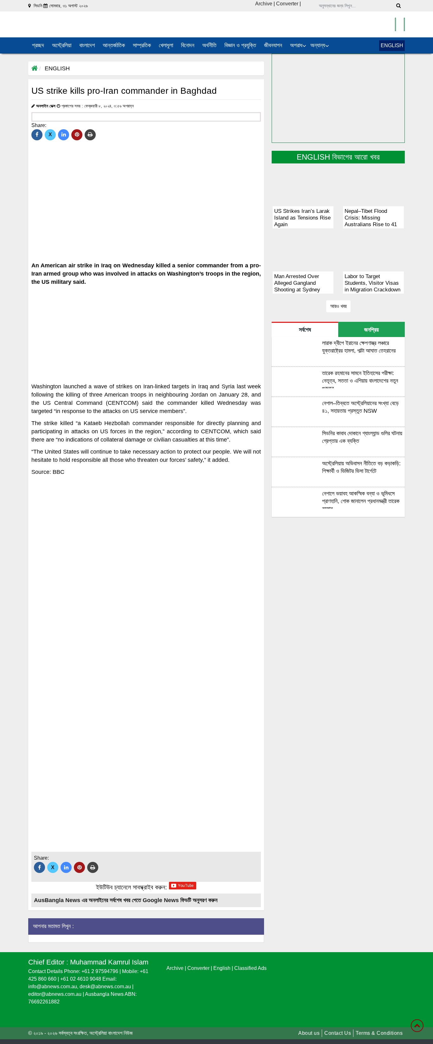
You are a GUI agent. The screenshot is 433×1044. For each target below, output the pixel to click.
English (222, 968)
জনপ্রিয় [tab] (371, 330)
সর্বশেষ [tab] (305, 330)
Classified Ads (250, 968)
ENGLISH (392, 45)
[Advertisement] (146, 334)
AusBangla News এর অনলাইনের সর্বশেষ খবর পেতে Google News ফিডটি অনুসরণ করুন (125, 900)
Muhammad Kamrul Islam (109, 962)
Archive (263, 3)
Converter (288, 3)
